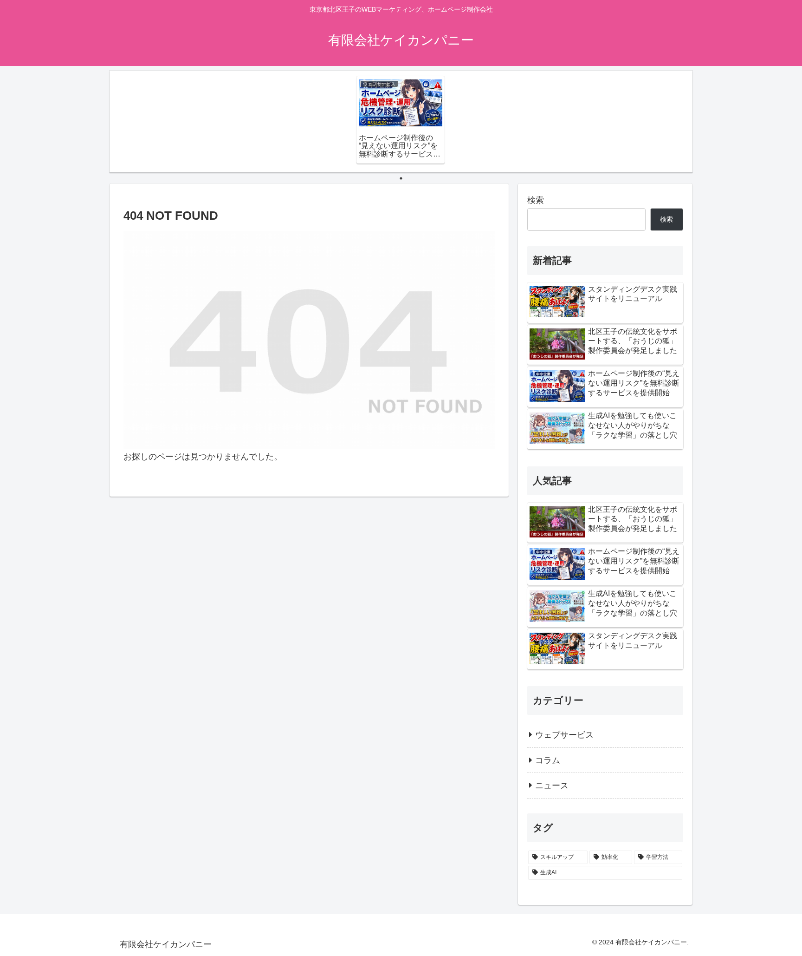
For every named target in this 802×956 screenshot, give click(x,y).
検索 (535, 200)
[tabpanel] (400, 120)
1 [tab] (401, 178)
